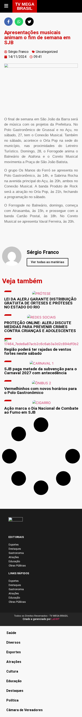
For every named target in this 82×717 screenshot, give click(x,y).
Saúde (11, 633)
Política (12, 700)
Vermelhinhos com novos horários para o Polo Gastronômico (40, 390)
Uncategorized (47, 52)
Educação (14, 561)
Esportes (14, 544)
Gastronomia (16, 553)
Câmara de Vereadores (24, 710)
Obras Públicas (17, 565)
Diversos (13, 642)
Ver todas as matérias (47, 262)
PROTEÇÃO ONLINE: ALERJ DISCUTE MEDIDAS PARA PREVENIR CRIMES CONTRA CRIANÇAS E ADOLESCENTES (40, 326)
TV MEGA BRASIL (24, 6)
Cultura (12, 671)
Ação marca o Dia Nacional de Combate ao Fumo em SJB (41, 410)
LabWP (55, 619)
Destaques (15, 548)
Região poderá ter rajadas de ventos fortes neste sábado (37, 351)
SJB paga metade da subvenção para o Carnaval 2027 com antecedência (40, 370)
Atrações (14, 557)
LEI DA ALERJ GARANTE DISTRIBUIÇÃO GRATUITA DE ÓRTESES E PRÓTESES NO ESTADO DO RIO (40, 303)
